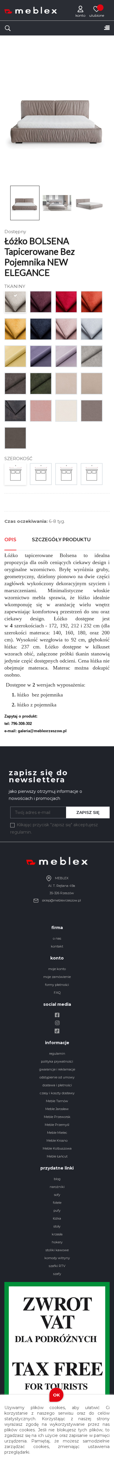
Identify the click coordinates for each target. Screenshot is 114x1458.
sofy (57, 1195)
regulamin (57, 1053)
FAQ (57, 993)
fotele (57, 1203)
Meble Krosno (57, 1140)
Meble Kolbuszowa (57, 1148)
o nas (57, 938)
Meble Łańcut (57, 1156)
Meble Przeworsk (57, 1117)
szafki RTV (57, 1266)
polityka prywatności (57, 1061)
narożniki (57, 1187)
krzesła (57, 1234)
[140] (15, 475)
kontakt (57, 946)
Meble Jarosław (57, 1109)
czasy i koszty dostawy (57, 1093)
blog (57, 1179)
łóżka (57, 1218)
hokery (57, 1242)
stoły (57, 1226)
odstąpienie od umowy (57, 1077)
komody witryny (57, 1258)
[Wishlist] (96, 8)
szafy (57, 1274)
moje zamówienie (57, 977)
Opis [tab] (10, 539)
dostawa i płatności (57, 1085)
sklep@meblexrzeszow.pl (61, 900)
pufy (57, 1210)
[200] (92, 475)
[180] (66, 475)
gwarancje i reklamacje (57, 1069)
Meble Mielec (57, 1133)
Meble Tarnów (57, 1101)
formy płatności (57, 985)
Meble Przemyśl (57, 1125)
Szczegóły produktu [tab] (61, 539)
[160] (41, 475)
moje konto (57, 969)
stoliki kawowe (57, 1250)
